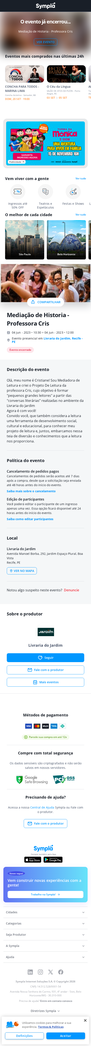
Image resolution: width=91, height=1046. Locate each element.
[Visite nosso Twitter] (50, 972)
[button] (12, 1025)
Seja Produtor (16, 935)
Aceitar (65, 1036)
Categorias (13, 923)
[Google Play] (53, 860)
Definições (24, 1036)
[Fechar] (85, 1020)
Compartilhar (49, 302)
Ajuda (10, 957)
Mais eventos (49, 682)
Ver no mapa (24, 571)
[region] (45, 1030)
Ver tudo (81, 178)
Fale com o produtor (49, 670)
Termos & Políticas (50, 1027)
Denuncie (71, 590)
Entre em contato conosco (56, 1001)
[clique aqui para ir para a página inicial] (45, 6)
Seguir (49, 658)
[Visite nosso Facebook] (60, 972)
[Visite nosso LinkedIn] (30, 972)
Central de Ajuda (42, 807)
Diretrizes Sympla (43, 1011)
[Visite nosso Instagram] (40, 972)
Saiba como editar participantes (30, 519)
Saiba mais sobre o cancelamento (31, 491)
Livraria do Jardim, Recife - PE (47, 340)
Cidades (11, 912)
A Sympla (12, 946)
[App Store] (32, 860)
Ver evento (46, 42)
